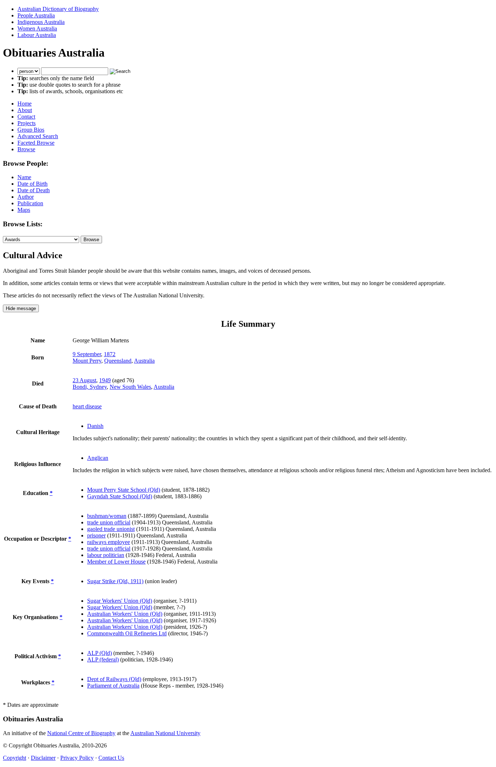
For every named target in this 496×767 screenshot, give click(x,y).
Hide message (21, 308)
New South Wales (130, 387)
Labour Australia (36, 35)
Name (24, 177)
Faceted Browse (35, 143)
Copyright (14, 758)
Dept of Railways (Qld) (114, 679)
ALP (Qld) (99, 653)
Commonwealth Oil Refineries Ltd (127, 633)
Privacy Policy (77, 758)
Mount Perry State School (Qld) (123, 490)
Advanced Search (37, 136)
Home (24, 103)
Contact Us (111, 758)
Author (25, 197)
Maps (23, 210)
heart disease (87, 406)
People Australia (36, 15)
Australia (144, 361)
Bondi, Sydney (90, 387)
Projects (26, 123)
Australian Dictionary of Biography (58, 9)
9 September (87, 354)
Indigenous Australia (41, 22)
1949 (105, 380)
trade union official (108, 522)
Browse (26, 149)
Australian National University (165, 733)
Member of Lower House (116, 561)
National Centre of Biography (81, 733)
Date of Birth (32, 184)
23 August (84, 380)
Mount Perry (87, 361)
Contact (26, 117)
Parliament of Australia (113, 686)
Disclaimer (43, 758)
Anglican (97, 458)
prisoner (96, 535)
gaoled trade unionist (111, 529)
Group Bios (30, 130)
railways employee (108, 542)
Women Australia (37, 28)
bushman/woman (106, 516)
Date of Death (33, 190)
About (24, 110)
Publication (30, 203)
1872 (109, 354)
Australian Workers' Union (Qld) (124, 614)
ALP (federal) (103, 659)
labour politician (105, 555)
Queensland (117, 361)
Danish (95, 426)
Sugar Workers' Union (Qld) (119, 601)
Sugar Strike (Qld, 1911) (115, 581)
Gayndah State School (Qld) (119, 496)
